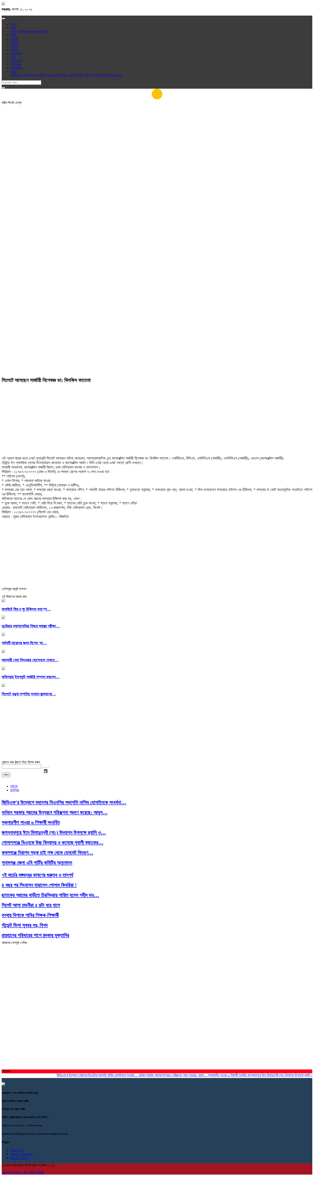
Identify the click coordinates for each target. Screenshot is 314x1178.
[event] (45, 767)
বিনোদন (14, 46)
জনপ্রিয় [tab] (14, 790)
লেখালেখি (73, 75)
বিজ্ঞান (64, 75)
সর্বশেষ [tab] (14, 786)
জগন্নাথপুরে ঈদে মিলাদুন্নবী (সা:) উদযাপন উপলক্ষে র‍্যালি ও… (272, 1075)
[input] (21, 766)
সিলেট (13, 31)
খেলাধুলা (14, 49)
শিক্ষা (81, 75)
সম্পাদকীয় (15, 64)
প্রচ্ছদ (13, 24)
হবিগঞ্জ (44, 31)
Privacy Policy (20, 1158)
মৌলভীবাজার (23, 31)
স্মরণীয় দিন (16, 60)
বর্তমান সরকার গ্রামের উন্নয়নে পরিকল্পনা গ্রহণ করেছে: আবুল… (163, 1075)
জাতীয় (13, 35)
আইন (13, 57)
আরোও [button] (13, 71)
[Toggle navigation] (3, 18)
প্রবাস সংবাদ (53, 75)
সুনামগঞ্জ (35, 31)
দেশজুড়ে (14, 42)
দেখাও (6, 774)
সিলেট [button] (13, 28)
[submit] (3, 87)
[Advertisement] (157, 142)
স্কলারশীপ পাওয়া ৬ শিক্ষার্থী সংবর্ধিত (217, 1075)
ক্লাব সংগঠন (115, 75)
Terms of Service (21, 1154)
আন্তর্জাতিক (16, 68)
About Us (16, 1150)
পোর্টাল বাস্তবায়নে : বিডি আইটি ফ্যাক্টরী (23, 1172)
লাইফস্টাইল (102, 75)
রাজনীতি (14, 39)
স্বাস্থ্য (88, 75)
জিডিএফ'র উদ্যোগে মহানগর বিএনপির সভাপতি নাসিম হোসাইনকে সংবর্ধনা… (87, 1075)
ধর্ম (93, 75)
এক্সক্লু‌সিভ (16, 53)
